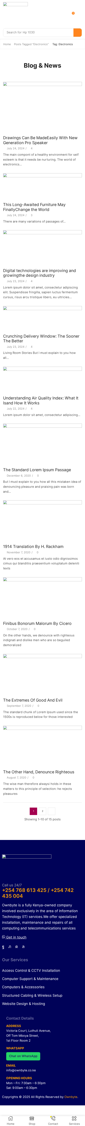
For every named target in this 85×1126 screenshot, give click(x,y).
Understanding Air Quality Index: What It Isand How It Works (40, 400)
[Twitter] (9, 947)
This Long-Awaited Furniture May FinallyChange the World (34, 207)
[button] (74, 14)
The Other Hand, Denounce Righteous (38, 771)
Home (7, 44)
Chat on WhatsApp (23, 1056)
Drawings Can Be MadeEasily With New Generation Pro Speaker (40, 140)
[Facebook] (3, 947)
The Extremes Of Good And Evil (33, 700)
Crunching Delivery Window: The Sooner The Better (41, 338)
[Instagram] (16, 947)
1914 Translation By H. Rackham (33, 546)
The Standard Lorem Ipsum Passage (37, 469)
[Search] (77, 32)
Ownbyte (70, 1097)
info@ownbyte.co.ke (21, 1070)
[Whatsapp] (23, 947)
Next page (51, 811)
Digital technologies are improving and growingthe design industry (39, 273)
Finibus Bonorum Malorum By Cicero (37, 623)
